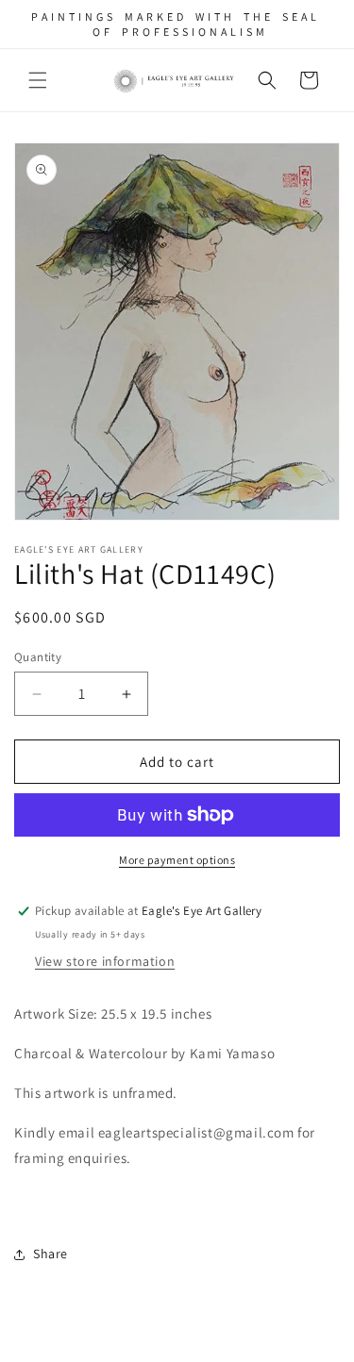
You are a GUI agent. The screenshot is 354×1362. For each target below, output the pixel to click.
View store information (105, 961)
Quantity (37, 657)
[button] (38, 80)
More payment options (177, 860)
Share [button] (50, 1253)
